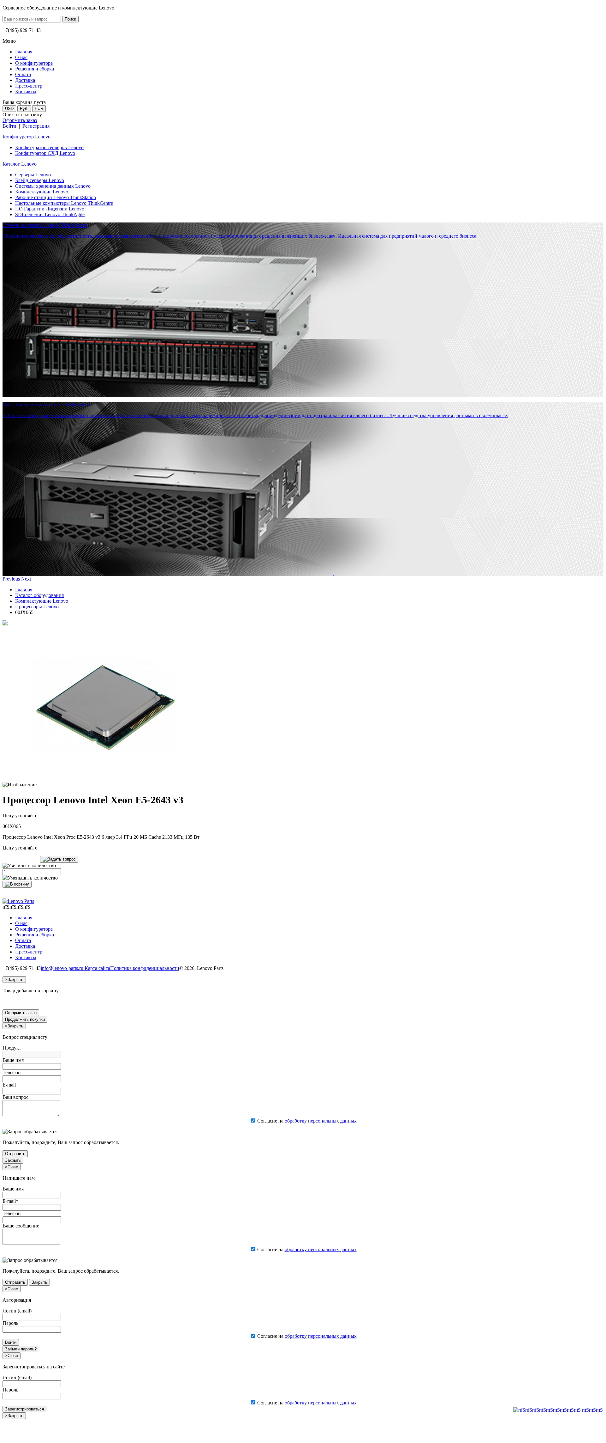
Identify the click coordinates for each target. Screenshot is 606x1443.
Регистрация (36, 126)
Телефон (12, 1072)
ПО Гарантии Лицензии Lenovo (49, 208)
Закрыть (13, 1160)
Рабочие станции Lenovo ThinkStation (55, 197)
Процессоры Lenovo (37, 606)
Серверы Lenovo (33, 174)
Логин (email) (17, 1310)
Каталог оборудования (39, 595)
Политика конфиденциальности (144, 968)
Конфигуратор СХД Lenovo (45, 153)
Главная (23, 589)
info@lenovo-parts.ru (63, 968)
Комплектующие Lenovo (41, 191)
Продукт (12, 1047)
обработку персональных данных (321, 1120)
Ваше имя (13, 1060)
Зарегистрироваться (24, 1409)
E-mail (9, 1084)
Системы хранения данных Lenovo (53, 186)
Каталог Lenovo (20, 164)
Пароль (10, 1323)
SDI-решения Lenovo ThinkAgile (50, 214)
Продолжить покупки (25, 1019)
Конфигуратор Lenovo (26, 136)
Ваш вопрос (15, 1097)
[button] (12, 578)
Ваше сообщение (21, 1225)
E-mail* (10, 1201)
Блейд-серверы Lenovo (39, 180)
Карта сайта (97, 968)
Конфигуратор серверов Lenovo (49, 147)
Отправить (15, 1153)
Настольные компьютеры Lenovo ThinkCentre (64, 203)
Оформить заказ (20, 120)
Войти (9, 126)
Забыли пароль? (21, 1349)
